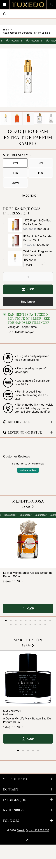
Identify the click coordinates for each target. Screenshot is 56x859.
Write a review (28, 470)
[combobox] (28, 14)
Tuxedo (21, 830)
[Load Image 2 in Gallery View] (17, 118)
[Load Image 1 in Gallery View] (5, 118)
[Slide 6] (30, 620)
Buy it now (28, 301)
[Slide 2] (11, 620)
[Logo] (28, 4)
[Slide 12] (15, 624)
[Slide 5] (25, 620)
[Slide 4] (20, 620)
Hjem (6, 29)
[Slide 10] (50, 620)
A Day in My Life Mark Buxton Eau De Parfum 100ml (27, 720)
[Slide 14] (25, 624)
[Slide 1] (6, 620)
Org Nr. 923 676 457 (37, 830)
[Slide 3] (15, 620)
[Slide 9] (45, 620)
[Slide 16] (35, 624)
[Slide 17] (40, 624)
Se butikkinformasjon (21, 332)
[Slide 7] (35, 620)
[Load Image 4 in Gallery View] (39, 118)
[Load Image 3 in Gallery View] (28, 118)
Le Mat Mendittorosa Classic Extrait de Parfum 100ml (27, 574)
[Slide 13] (20, 624)
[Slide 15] (30, 624)
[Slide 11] (11, 624)
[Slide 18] (45, 624)
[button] (51, 4)
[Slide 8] (40, 620)
